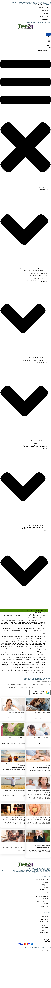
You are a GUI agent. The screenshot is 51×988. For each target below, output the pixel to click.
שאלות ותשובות (45, 10)
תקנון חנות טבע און (44, 921)
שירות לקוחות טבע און (43, 7)
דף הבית (49, 681)
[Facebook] (49, 940)
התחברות (48, 42)
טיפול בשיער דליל (44, 892)
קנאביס (22, 610)
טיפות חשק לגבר (44, 890)
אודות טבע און (45, 15)
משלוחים (46, 9)
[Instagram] (45, 940)
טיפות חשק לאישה (44, 889)
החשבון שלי (45, 13)
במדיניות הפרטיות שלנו (37, 4)
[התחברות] (49, 40)
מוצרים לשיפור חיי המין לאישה (42, 881)
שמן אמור (46, 887)
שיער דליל (37, 610)
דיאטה (31, 610)
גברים (46, 610)
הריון (27, 610)
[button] (25, 118)
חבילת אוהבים (45, 882)
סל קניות (49, 36)
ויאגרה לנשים (25, 684)
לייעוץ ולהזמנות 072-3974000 (44, 50)
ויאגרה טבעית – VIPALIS (43, 884)
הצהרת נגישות (45, 923)
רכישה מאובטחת (44, 919)
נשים (42, 610)
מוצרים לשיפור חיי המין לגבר (42, 879)
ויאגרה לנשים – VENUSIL (42, 886)
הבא (47, 858)
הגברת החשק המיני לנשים (14, 687)
